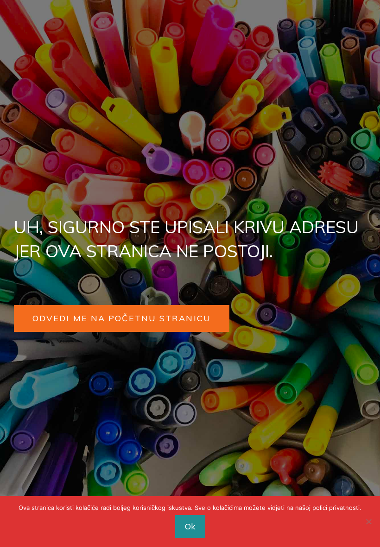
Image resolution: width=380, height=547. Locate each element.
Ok (190, 526)
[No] (368, 521)
